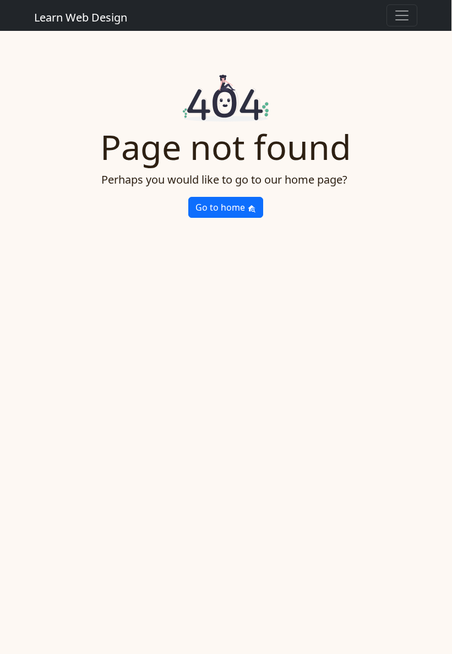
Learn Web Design (80, 17)
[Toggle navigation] (401, 15)
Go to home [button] (221, 207)
